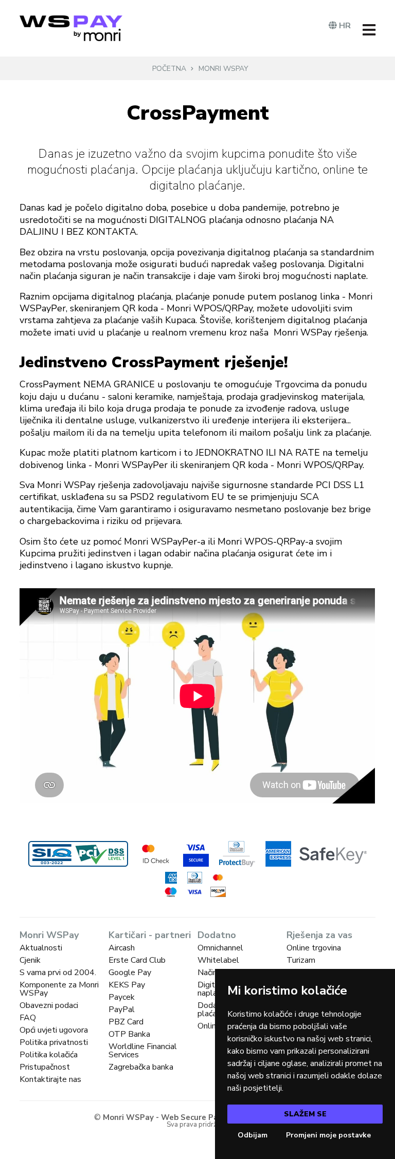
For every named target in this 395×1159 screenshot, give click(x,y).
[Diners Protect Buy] (237, 854)
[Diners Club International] (194, 878)
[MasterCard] (218, 877)
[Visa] (194, 892)
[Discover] (218, 891)
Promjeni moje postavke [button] (328, 1135)
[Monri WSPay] (71, 28)
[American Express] (170, 878)
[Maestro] (170, 892)
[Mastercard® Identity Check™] (155, 854)
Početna (169, 68)
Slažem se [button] (305, 1114)
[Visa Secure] (196, 854)
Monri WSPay (223, 68)
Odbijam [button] (252, 1135)
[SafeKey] (316, 854)
